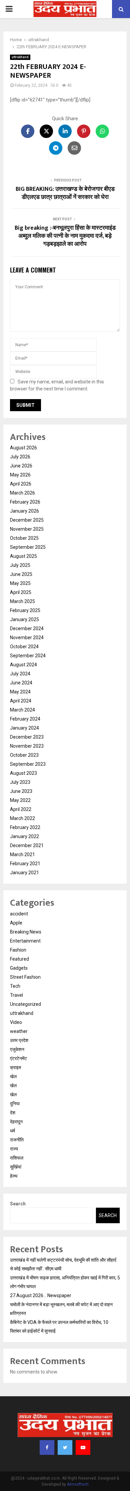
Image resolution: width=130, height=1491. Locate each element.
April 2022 (20, 809)
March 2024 (22, 710)
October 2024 (24, 646)
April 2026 (20, 484)
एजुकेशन (17, 1049)
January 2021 (24, 872)
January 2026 (24, 511)
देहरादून (16, 1121)
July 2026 (20, 456)
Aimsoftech (78, 1484)
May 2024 (20, 691)
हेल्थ (13, 1176)
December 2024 (27, 628)
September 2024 (28, 655)
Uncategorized (25, 1004)
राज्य (14, 1148)
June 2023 (21, 791)
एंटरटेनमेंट (18, 1058)
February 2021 (25, 863)
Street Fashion (25, 977)
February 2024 (25, 719)
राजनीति (17, 1139)
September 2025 (28, 547)
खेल (13, 1076)
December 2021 (27, 845)
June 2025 (21, 574)
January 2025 (24, 619)
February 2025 (25, 610)
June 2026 (21, 465)
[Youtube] (83, 1447)
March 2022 (22, 818)
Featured (19, 959)
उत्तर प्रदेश (19, 1040)
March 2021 (22, 854)
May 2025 (20, 583)
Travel (16, 995)
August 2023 (23, 773)
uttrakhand (20, 57)
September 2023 (28, 764)
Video (16, 1022)
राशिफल (16, 1158)
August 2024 (23, 664)
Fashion (18, 950)
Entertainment (25, 941)
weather (19, 1031)
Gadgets (19, 968)
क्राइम (15, 1067)
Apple (16, 922)
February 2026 (25, 502)
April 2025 (20, 592)
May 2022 (20, 800)
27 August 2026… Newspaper (40, 1295)
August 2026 (23, 447)
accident (19, 913)
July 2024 (20, 673)
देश (12, 1112)
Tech (15, 986)
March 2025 (22, 601)
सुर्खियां (15, 1167)
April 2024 (20, 700)
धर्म (12, 1130)
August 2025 (23, 556)
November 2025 (27, 529)
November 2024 (27, 637)
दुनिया (15, 1103)
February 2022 (25, 827)
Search (18, 1203)
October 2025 (24, 538)
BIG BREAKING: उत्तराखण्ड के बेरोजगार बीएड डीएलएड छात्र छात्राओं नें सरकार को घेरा (65, 193)
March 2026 (22, 493)
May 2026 (20, 474)
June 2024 (21, 682)
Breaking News (25, 932)
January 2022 (24, 836)
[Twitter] (65, 1447)
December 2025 (27, 520)
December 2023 (27, 737)
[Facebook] (47, 1447)
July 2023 (20, 782)
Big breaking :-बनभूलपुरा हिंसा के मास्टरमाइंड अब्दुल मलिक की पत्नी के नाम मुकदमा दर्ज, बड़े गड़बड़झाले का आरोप (65, 236)
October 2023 (24, 755)
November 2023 (27, 746)
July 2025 (20, 565)
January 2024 (24, 728)
